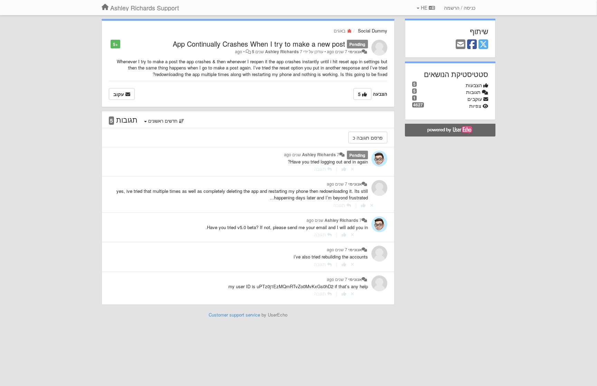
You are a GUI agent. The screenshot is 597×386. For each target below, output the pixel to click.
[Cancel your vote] (352, 169)
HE (424, 7)
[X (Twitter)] (483, 44)
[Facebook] (472, 44)
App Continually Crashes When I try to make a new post (259, 44)
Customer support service (234, 314)
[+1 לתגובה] (344, 169)
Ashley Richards (282, 51)
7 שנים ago (337, 184)
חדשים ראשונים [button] (163, 120)
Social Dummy (372, 30)
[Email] (460, 44)
